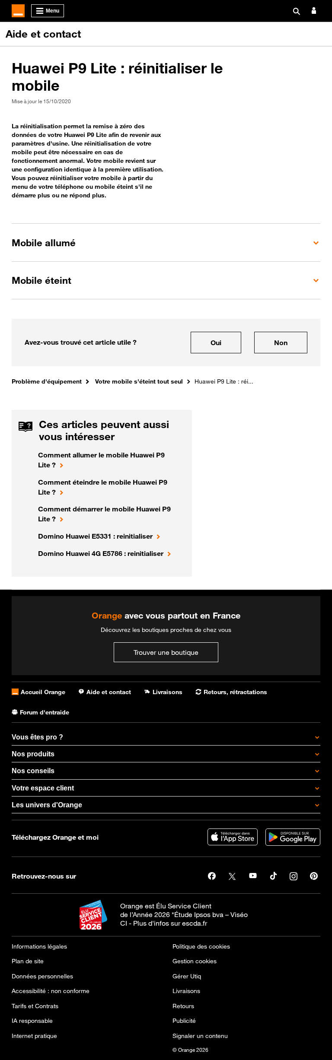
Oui (216, 342)
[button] (166, 242)
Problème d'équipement (47, 381)
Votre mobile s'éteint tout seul (139, 381)
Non (280, 342)
